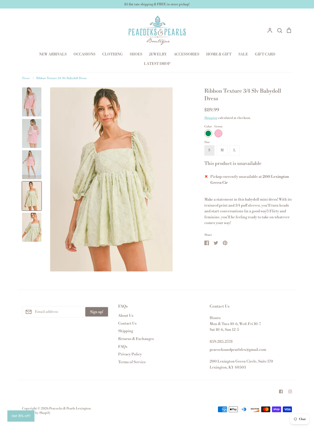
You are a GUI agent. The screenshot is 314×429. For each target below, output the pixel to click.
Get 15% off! (20, 416)
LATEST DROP (157, 63)
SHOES (136, 54)
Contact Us (127, 323)
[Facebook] (280, 391)
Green (208, 133)
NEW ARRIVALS (53, 54)
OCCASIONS (84, 54)
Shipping (210, 118)
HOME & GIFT (218, 54)
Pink (218, 133)
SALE (243, 54)
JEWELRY (158, 54)
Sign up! (96, 312)
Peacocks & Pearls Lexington (70, 408)
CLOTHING (112, 54)
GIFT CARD (265, 54)
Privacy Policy (130, 354)
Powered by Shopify (36, 413)
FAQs (122, 346)
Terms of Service (132, 362)
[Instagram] (290, 391)
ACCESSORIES (186, 54)
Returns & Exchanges (136, 339)
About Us (125, 315)
